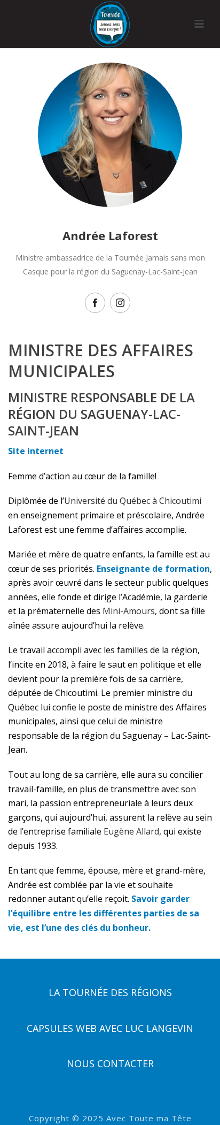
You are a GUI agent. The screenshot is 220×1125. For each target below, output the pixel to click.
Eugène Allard (131, 831)
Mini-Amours (129, 611)
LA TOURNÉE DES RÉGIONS (110, 992)
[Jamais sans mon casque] (110, 24)
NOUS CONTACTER (110, 1063)
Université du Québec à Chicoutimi (132, 501)
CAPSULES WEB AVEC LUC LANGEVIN (110, 1028)
